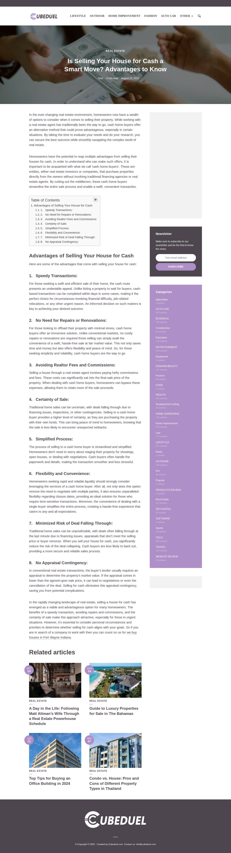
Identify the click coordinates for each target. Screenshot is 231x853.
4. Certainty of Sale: (54, 223)
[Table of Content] (95, 200)
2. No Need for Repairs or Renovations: (66, 214)
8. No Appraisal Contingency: (60, 241)
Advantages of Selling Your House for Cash (63, 205)
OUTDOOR (97, 15)
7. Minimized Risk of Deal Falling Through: (68, 237)
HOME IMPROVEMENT (124, 15)
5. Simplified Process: (55, 228)
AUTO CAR (168, 15)
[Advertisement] (176, 165)
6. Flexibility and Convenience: (60, 232)
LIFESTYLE (78, 15)
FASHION (150, 15)
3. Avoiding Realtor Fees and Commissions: (69, 219)
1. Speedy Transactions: (56, 210)
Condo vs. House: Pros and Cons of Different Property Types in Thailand (114, 783)
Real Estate (115, 51)
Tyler (100, 78)
